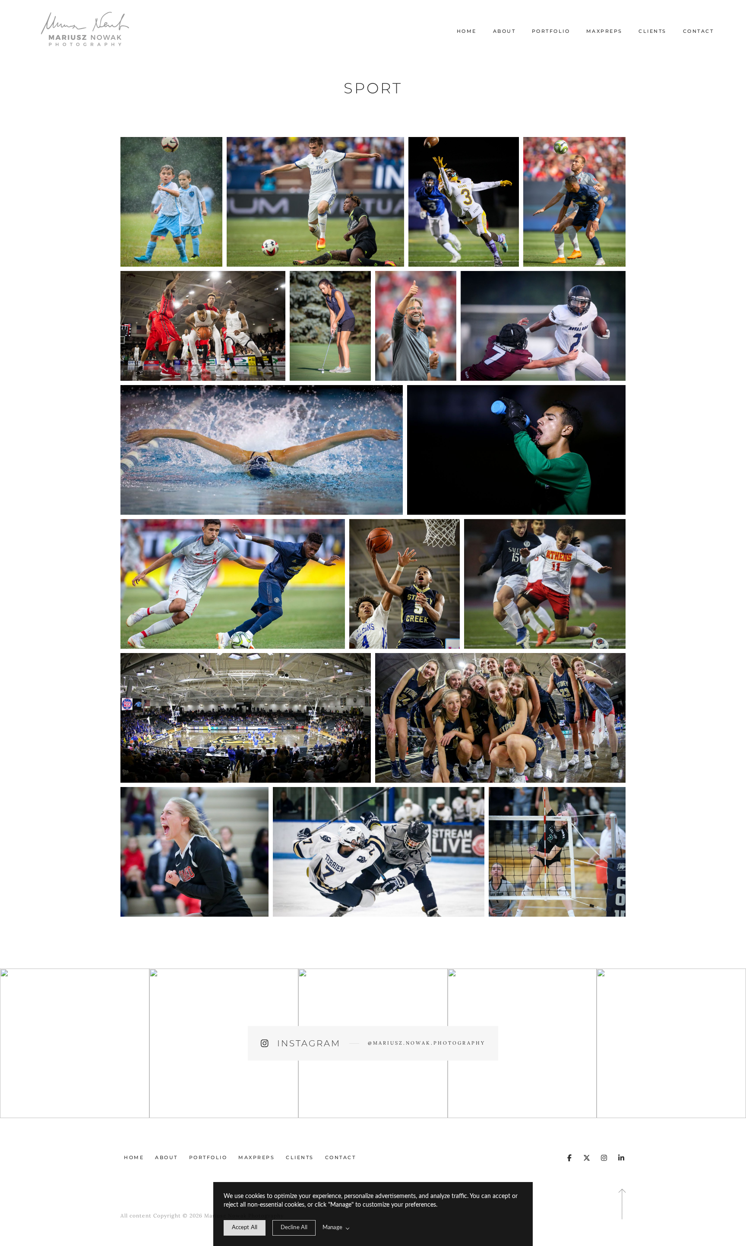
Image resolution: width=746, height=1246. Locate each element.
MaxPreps (604, 31)
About (504, 31)
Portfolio (551, 31)
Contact (698, 31)
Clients (653, 31)
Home (467, 31)
